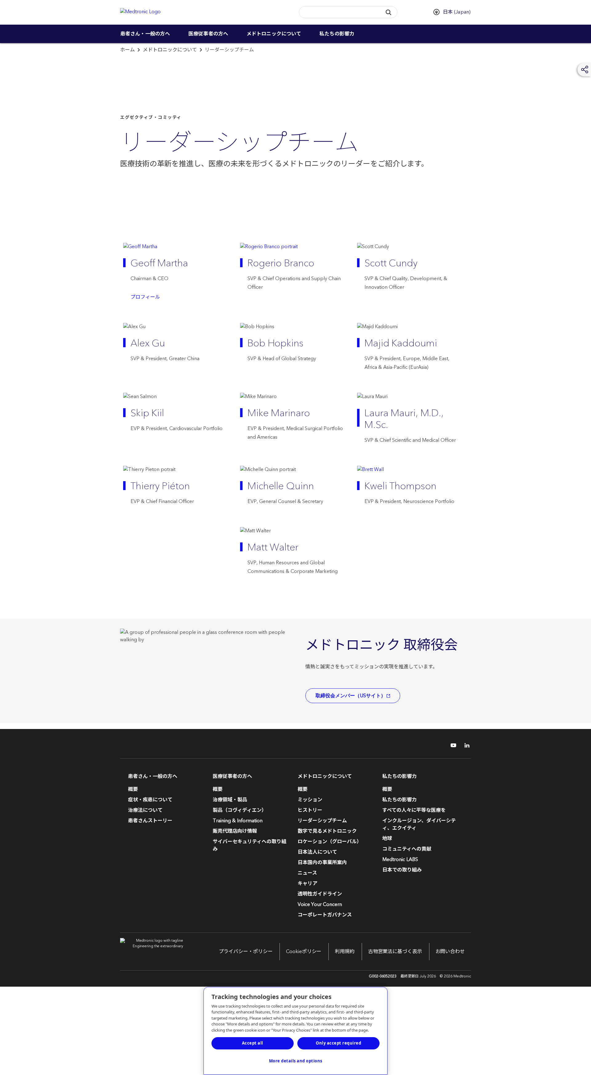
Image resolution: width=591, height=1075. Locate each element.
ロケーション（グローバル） (330, 841)
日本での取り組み (402, 870)
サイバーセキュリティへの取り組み (249, 845)
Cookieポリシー (303, 951)
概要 (133, 789)
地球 (387, 838)
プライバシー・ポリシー (246, 951)
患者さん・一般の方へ (145, 34)
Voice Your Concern (320, 904)
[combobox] (338, 12)
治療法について (145, 810)
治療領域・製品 (230, 799)
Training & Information (238, 820)
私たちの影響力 (337, 34)
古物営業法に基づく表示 (395, 951)
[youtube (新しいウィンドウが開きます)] (451, 745)
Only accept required (338, 1043)
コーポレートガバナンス (325, 915)
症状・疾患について (150, 799)
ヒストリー (310, 810)
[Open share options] (585, 69)
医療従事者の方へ (208, 34)
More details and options (295, 1061)
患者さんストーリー (150, 820)
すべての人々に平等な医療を (414, 810)
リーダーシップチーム (322, 820)
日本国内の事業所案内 (322, 862)
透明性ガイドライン (320, 894)
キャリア (307, 883)
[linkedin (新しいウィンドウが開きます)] (464, 745)
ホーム (127, 50)
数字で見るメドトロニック (327, 831)
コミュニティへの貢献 (406, 849)
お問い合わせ (450, 951)
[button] (388, 12)
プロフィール (145, 297)
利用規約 (345, 951)
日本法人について (317, 852)
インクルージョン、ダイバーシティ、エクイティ (419, 824)
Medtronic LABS (400, 859)
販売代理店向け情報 (235, 831)
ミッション (310, 799)
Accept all (252, 1043)
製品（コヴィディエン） (240, 810)
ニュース (307, 873)
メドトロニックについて (274, 34)
